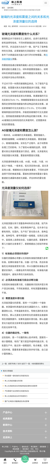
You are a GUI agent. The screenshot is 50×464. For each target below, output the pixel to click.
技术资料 (10, 8)
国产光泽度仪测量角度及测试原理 (17, 401)
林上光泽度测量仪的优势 (14, 381)
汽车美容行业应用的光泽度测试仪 (17, 391)
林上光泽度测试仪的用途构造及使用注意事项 (21, 386)
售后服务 (34, 447)
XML (32, 449)
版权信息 (25, 447)
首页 (3, 8)
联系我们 (26, 449)
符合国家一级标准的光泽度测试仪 (17, 376)
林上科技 (5, 447)
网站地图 (16, 449)
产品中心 (15, 447)
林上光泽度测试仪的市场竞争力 (16, 396)
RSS (36, 449)
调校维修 (43, 447)
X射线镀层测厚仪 (38, 364)
